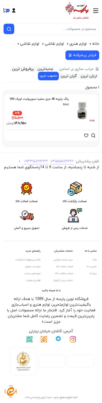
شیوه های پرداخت (32, 273)
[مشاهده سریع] (93, 135)
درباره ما (93, 273)
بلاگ (95, 259)
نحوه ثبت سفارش (33, 266)
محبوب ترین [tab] (48, 76)
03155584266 (61, 161)
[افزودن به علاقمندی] (86, 135)
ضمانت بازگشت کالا (64, 273)
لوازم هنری (78, 43)
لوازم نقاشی (54, 43)
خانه (95, 43)
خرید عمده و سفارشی (63, 259)
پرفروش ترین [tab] (23, 69)
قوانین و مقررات (33, 280)
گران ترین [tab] (69, 76)
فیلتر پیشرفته (84, 55)
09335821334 (36, 161)
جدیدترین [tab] (45, 69)
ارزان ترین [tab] (89, 76)
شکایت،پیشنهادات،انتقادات (28, 259)
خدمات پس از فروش (63, 280)
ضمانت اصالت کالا (64, 266)
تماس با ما (92, 266)
